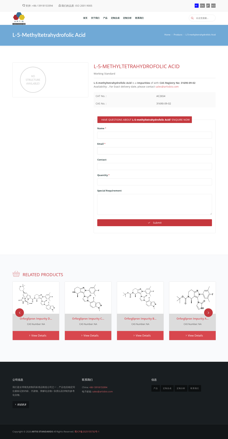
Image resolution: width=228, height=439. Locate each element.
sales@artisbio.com (167, 86)
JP (208, 5)
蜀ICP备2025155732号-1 (86, 431)
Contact (102, 159)
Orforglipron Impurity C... (88, 318)
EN (202, 5)
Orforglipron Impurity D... (36, 318)
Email (101, 143)
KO (213, 5)
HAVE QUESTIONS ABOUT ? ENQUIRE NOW (145, 119)
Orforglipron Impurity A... (193, 318)
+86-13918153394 (98, 387)
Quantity (103, 175)
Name (101, 128)
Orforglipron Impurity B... (140, 318)
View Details (38, 335)
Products (178, 34)
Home (167, 34)
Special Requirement (109, 190)
